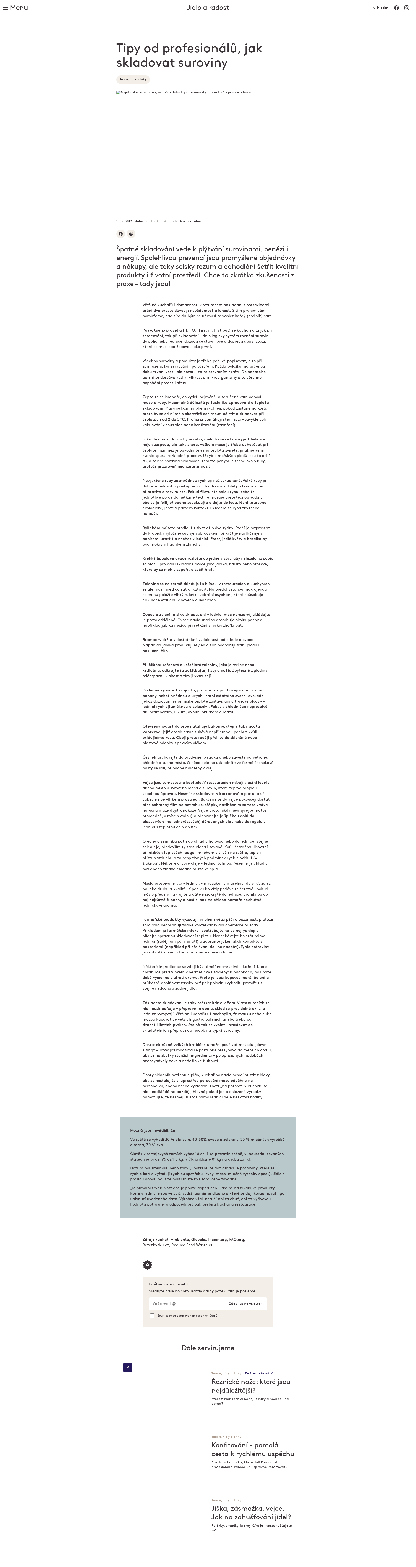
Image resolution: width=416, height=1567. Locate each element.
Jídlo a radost (208, 8)
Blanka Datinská (156, 221)
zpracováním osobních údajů (197, 1315)
